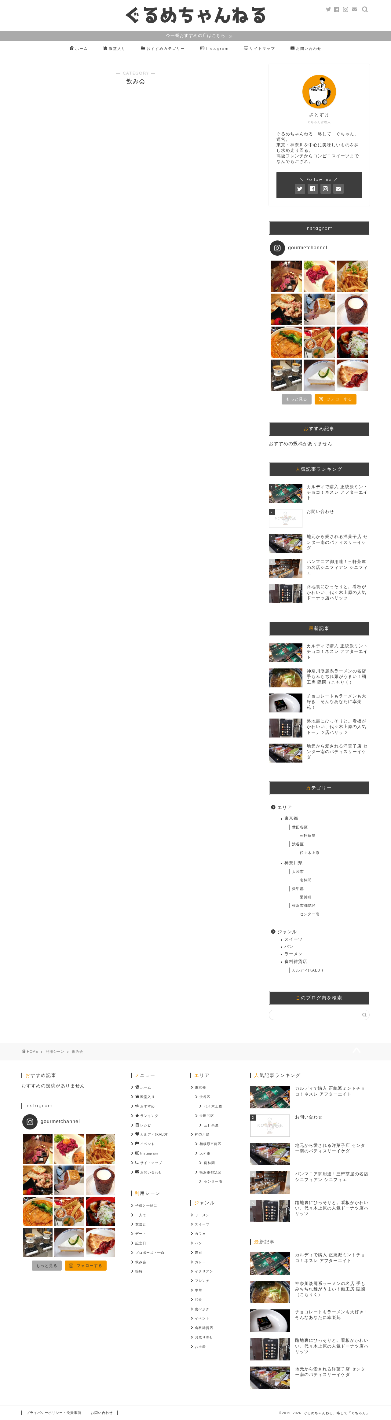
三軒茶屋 (308, 835)
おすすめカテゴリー (166, 48)
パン (289, 946)
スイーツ (293, 939)
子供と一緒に (146, 1205)
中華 (198, 1290)
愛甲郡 (298, 889)
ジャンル (287, 931)
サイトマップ (262, 48)
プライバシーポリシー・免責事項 (53, 1413)
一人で (140, 1215)
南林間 (306, 880)
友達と (140, 1224)
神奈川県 (293, 863)
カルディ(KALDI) (307, 970)
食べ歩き (202, 1309)
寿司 (198, 1252)
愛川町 (306, 897)
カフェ (200, 1233)
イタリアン (204, 1271)
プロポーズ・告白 (150, 1252)
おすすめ (147, 1106)
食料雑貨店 (295, 961)
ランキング (149, 1116)
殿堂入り (117, 48)
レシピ (145, 1125)
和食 (198, 1299)
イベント (147, 1144)
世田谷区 (300, 827)
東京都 (291, 818)
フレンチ (202, 1281)
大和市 (298, 871)
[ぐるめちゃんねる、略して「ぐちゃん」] (195, 23)
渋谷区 (298, 844)
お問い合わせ (309, 48)
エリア (284, 807)
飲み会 (140, 1262)
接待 (139, 1271)
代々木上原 (310, 853)
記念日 (140, 1243)
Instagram (217, 48)
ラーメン (293, 954)
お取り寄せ (204, 1337)
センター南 (310, 914)
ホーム (81, 48)
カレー (200, 1262)
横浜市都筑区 (304, 905)
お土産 (200, 1347)
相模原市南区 (210, 1144)
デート (140, 1233)
